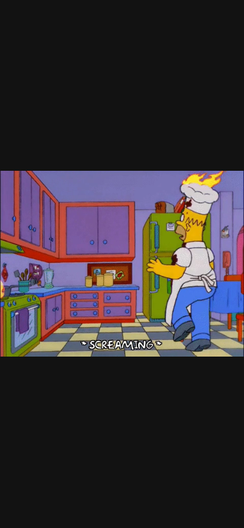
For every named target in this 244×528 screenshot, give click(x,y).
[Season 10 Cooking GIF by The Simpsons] (122, 264)
